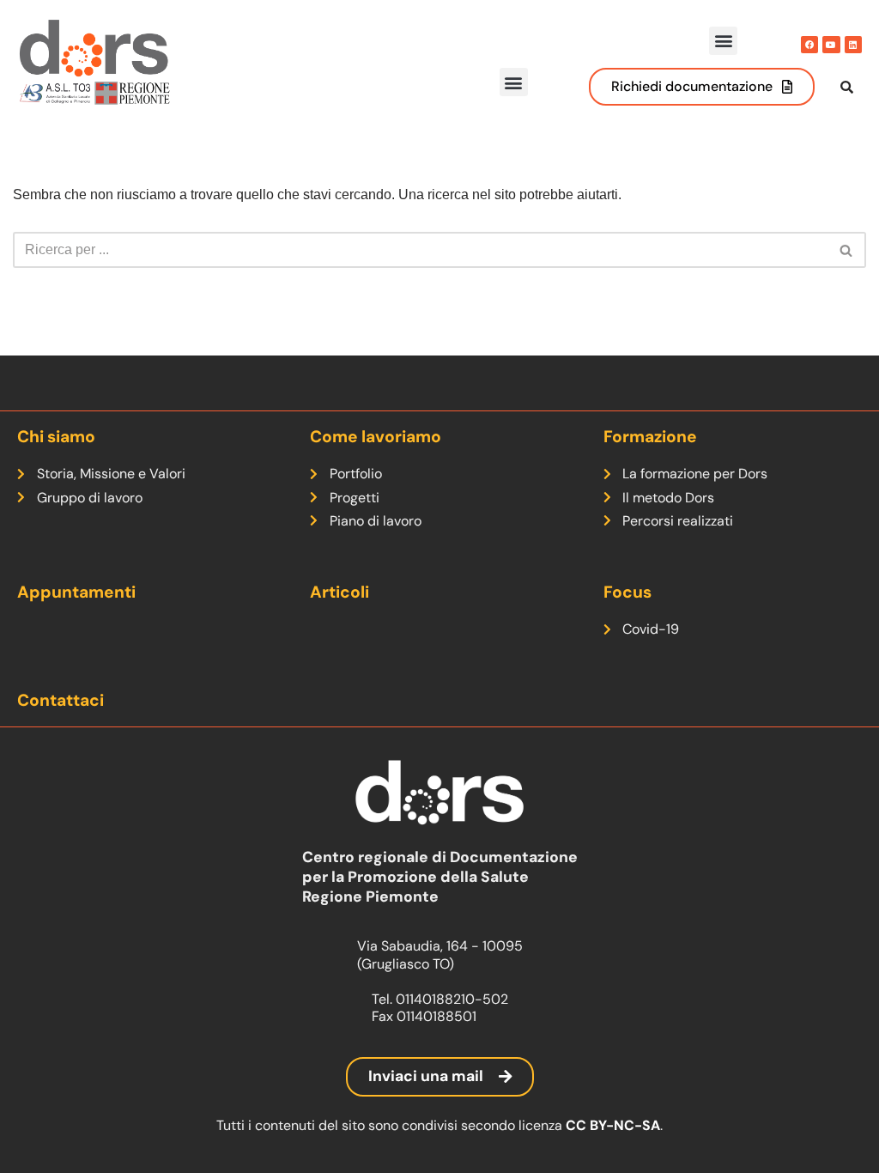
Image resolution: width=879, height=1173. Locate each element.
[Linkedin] (853, 44)
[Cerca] (846, 250)
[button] (723, 41)
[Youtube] (831, 44)
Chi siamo (56, 436)
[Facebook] (809, 44)
